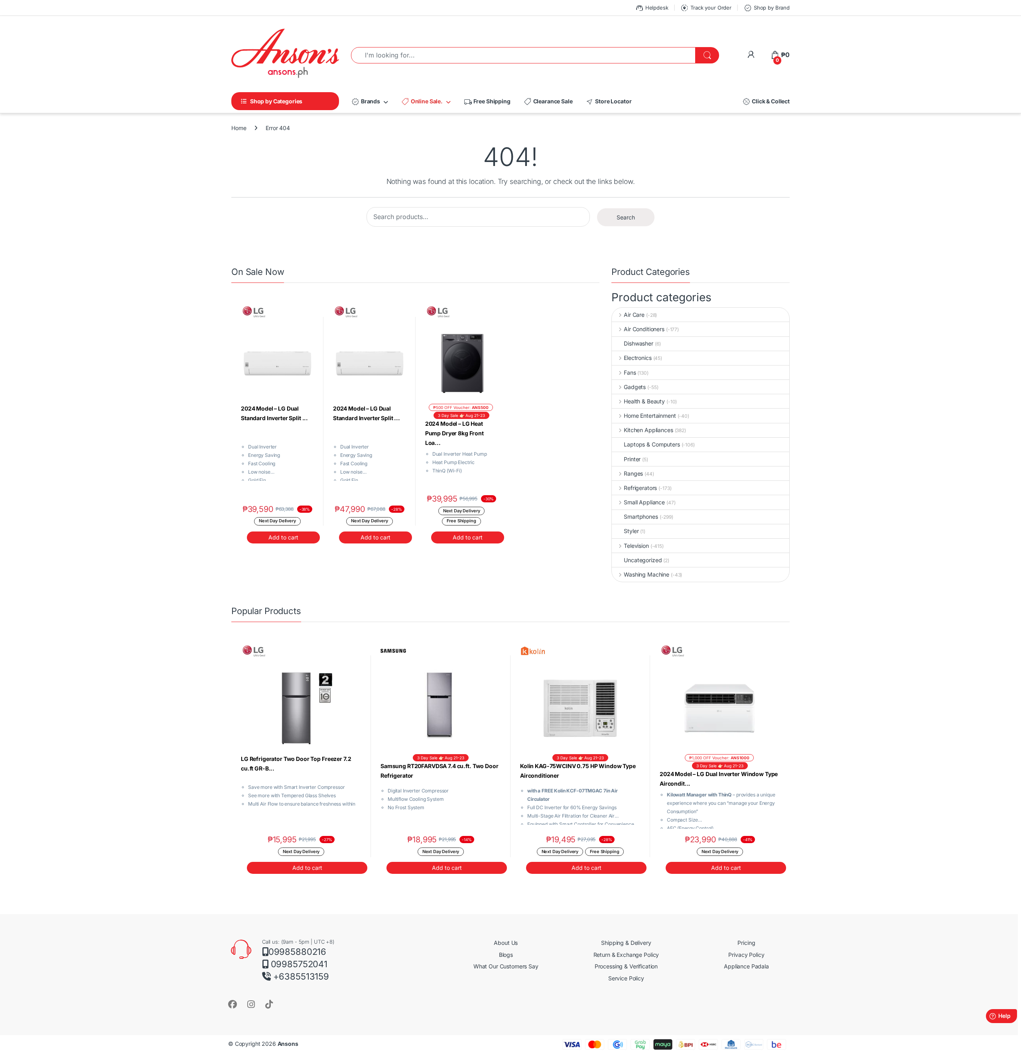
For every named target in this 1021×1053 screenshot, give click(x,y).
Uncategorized (643, 560)
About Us (506, 942)
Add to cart (283, 537)
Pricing (746, 942)
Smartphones (641, 516)
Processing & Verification (626, 966)
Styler (631, 530)
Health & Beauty (644, 401)
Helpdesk (651, 8)
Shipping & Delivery (626, 942)
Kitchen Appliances (648, 430)
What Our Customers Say (505, 966)
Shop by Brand (766, 8)
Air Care (634, 314)
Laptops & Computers (652, 444)
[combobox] (523, 55)
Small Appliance (644, 502)
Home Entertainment (650, 415)
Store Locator (608, 102)
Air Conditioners (644, 329)
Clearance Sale (548, 102)
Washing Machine (646, 574)
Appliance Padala (746, 966)
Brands (365, 102)
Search (626, 217)
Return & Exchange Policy (626, 954)
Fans (630, 372)
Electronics (637, 357)
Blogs (506, 954)
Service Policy (626, 978)
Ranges (633, 473)
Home (238, 127)
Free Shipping (486, 102)
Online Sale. (422, 102)
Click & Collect (766, 102)
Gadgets (635, 386)
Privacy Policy (746, 954)
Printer (632, 459)
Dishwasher (638, 343)
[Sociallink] (232, 1004)
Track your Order (705, 8)
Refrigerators (640, 487)
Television (636, 545)
